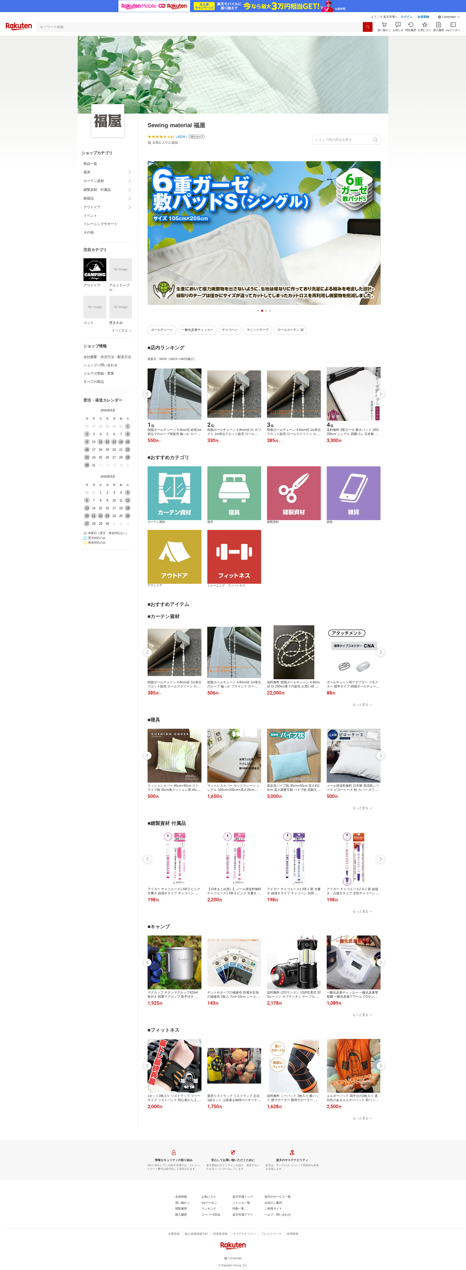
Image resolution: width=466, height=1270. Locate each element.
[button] (449, 17)
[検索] (368, 27)
